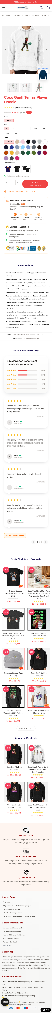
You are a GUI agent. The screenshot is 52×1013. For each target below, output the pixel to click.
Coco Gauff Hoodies (40, 16)
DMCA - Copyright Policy (12, 913)
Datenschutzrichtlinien (11, 909)
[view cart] (48, 7)
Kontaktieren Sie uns (11, 938)
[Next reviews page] (45, 542)
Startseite (6, 16)
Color (6, 138)
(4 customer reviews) (23, 107)
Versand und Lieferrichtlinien (14, 928)
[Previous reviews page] (33, 542)
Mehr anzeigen (26, 728)
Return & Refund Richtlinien (14, 935)
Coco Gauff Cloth (20, 16)
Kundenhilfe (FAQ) (10, 942)
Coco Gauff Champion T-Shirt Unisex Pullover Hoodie (38, 807)
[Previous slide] (6, 49)
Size (5, 124)
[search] (41, 7)
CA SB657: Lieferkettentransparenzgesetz (19, 916)
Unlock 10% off (5, 1002)
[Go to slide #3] (39, 87)
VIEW (13, 586)
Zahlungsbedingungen (12, 931)
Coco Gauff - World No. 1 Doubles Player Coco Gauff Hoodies (38, 769)
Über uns (6, 902)
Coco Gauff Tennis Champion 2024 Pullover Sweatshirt (13, 712)
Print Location (9, 163)
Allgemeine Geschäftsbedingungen (17, 906)
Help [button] (47, 1010)
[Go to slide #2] (26, 87)
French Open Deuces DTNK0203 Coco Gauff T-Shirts (13, 593)
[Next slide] (46, 49)
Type (6, 116)
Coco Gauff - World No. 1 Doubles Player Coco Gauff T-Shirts (13, 635)
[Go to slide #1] (13, 87)
